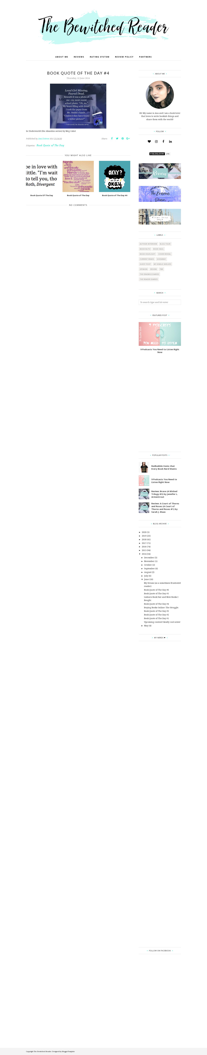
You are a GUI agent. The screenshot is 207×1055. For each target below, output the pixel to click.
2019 (144, 535)
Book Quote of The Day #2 (156, 614)
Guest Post (145, 264)
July (146, 575)
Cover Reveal (164, 254)
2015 (144, 550)
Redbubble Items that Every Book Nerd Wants (164, 467)
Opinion (143, 269)
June (146, 579)
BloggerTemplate (68, 1051)
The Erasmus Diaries (149, 274)
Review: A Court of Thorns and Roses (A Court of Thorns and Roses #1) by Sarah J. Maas (165, 507)
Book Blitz (145, 249)
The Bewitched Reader (42, 1051)
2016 (144, 546)
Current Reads (147, 259)
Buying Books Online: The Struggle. (161, 607)
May (146, 625)
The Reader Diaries (149, 279)
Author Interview (148, 244)
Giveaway (161, 259)
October (148, 564)
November (149, 561)
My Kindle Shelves (162, 264)
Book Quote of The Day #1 (156, 618)
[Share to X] (117, 138)
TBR (161, 269)
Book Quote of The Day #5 (156, 593)
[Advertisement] (160, 403)
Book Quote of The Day (50, 145)
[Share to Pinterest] (122, 138)
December (149, 557)
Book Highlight (147, 254)
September (149, 568)
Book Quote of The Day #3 (156, 611)
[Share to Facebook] (112, 138)
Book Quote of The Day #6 (156, 589)
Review (153, 269)
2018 (144, 539)
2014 (144, 554)
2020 (144, 532)
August (147, 572)
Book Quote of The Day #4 (156, 604)
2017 (144, 543)
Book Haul (158, 249)
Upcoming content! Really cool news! (162, 622)
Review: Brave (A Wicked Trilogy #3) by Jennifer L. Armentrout (164, 494)
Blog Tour (165, 244)
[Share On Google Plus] (128, 138)
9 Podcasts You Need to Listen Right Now (159, 351)
